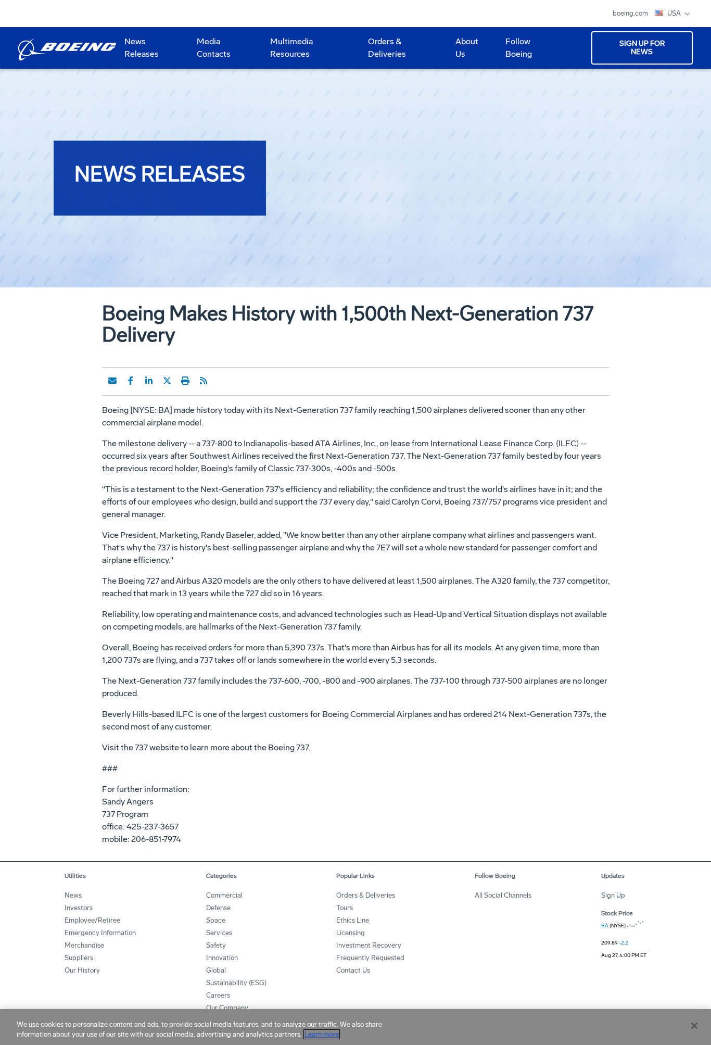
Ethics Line (352, 920)
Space (215, 920)
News (73, 895)
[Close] (694, 1025)
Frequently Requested (370, 958)
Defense (218, 908)
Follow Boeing (518, 47)
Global (216, 970)
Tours (344, 908)
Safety (216, 945)
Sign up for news (642, 47)
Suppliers (79, 958)
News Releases (141, 47)
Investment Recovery (368, 945)
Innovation (222, 958)
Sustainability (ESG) (236, 983)
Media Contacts (214, 47)
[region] (355, 1027)
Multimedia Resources (287, 51)
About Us (462, 51)
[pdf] (222, 380)
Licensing (350, 933)
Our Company (227, 1008)
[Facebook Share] (130, 380)
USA (674, 13)
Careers (218, 995)
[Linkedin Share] (149, 380)
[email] (112, 380)
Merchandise (84, 945)
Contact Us (353, 970)
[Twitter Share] (167, 380)
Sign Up (613, 895)
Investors (79, 908)
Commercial (224, 895)
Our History (82, 970)
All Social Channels (503, 895)
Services (219, 933)
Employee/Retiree (92, 920)
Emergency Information (100, 933)
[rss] (203, 380)
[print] (185, 380)
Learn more (321, 1034)
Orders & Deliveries (383, 51)
